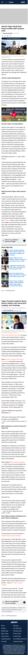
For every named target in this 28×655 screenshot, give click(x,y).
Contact (3, 628)
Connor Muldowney (8, 310)
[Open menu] (2, 2)
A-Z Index (4, 641)
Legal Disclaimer (6, 639)
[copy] (10, 36)
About (3, 625)
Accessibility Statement (20, 639)
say (16, 156)
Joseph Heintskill (7, 33)
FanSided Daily (17, 631)
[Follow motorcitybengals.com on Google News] (24, 241)
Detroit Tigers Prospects (11, 615)
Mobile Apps (4, 631)
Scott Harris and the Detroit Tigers (11, 335)
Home (2, 290)
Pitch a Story (4, 633)
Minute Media (8, 645)
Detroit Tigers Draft (10, 290)
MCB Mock (7, 220)
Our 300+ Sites (17, 628)
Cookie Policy (17, 636)
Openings (16, 625)
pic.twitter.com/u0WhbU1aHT (10, 509)
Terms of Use (5, 636)
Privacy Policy (17, 633)
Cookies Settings (18, 641)
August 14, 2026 (5, 513)
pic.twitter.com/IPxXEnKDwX (9, 419)
